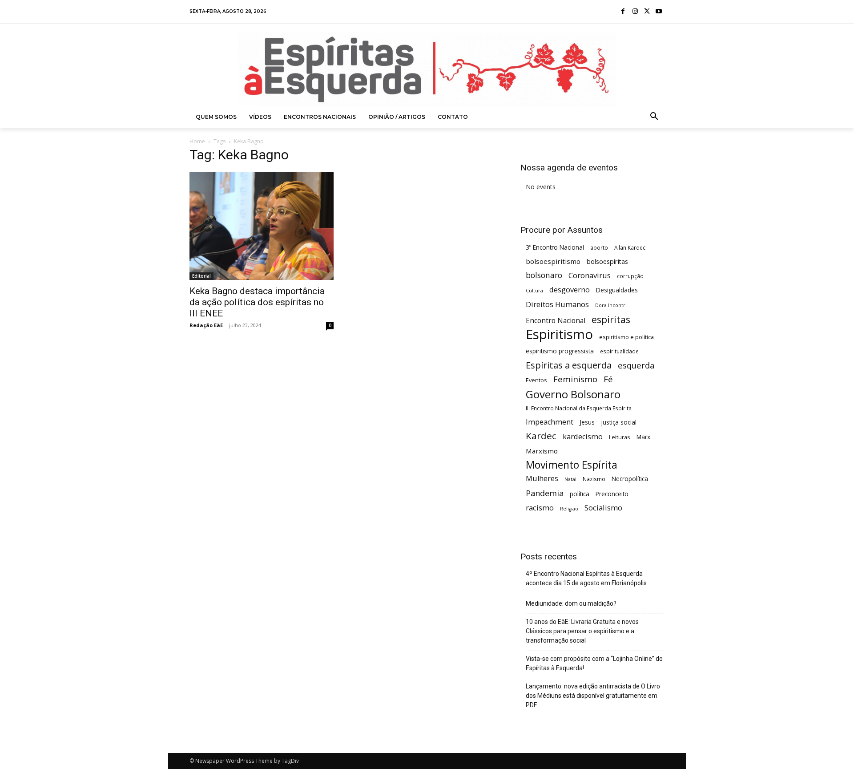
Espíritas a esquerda (569, 365)
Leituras (619, 437)
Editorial (201, 276)
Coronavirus (589, 275)
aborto (599, 247)
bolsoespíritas (607, 261)
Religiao (569, 509)
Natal (570, 479)
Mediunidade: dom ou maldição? (571, 603)
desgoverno (569, 290)
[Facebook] (623, 12)
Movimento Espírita (571, 464)
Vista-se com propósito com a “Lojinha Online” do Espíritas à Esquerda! (594, 663)
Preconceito (612, 494)
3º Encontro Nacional (555, 247)
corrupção (630, 275)
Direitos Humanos (557, 304)
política (579, 494)
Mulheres (542, 478)
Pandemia (545, 493)
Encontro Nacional (555, 320)
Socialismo (603, 507)
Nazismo (594, 478)
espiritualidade (619, 351)
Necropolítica (630, 478)
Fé (608, 379)
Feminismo (575, 379)
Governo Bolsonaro (573, 394)
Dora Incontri (611, 305)
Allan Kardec (629, 247)
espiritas (611, 319)
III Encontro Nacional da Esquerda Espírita (579, 408)
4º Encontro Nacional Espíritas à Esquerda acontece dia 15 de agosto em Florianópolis (586, 578)
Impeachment (549, 422)
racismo (540, 507)
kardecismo (583, 436)
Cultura (534, 290)
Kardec (541, 436)
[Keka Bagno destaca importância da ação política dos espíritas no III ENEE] (261, 226)
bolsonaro (544, 275)
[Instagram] (635, 12)
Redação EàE (206, 325)
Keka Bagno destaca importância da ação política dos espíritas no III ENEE (257, 302)
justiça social (618, 422)
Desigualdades (617, 290)
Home (197, 141)
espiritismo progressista (560, 351)
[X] (647, 12)
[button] (654, 117)
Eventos (536, 380)
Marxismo (542, 450)
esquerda (636, 365)
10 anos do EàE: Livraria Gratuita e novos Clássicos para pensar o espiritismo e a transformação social (582, 631)
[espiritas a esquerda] (427, 69)
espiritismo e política (626, 337)
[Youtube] (659, 12)
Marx (643, 437)
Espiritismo (559, 334)
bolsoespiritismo (553, 261)
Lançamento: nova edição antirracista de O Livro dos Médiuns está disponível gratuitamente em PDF (593, 695)
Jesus (587, 422)
